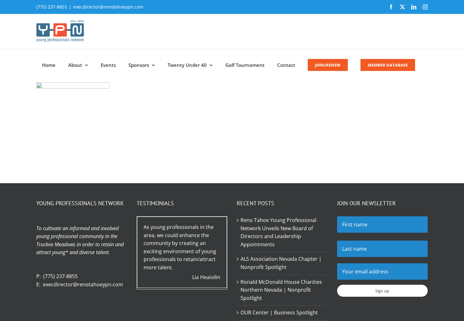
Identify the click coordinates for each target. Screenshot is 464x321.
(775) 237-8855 (60, 276)
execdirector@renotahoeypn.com (108, 7)
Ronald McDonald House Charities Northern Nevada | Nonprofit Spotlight (281, 289)
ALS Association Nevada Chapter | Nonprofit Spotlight (281, 263)
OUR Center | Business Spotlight (279, 312)
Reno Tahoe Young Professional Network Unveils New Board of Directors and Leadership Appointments (278, 232)
